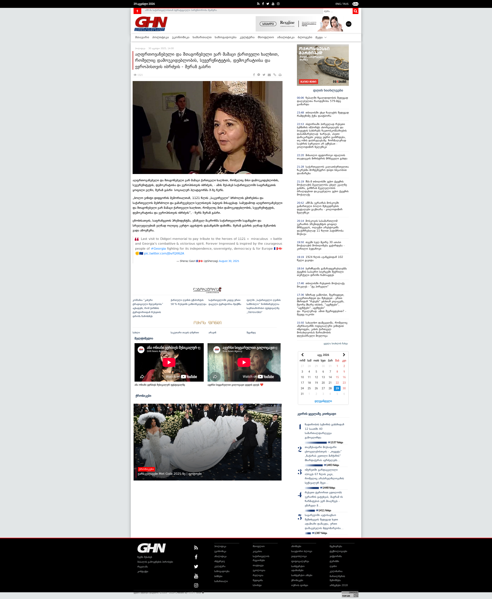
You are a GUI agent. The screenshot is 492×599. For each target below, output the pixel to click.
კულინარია (336, 571)
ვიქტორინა (336, 556)
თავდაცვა (258, 565)
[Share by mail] (269, 75)
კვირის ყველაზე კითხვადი (316, 414)
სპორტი (257, 585)
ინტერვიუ (219, 561)
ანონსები (296, 546)
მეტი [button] (319, 38)
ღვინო (333, 566)
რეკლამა (142, 566)
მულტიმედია (144, 338)
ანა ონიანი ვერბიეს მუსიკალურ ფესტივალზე (160, 384)
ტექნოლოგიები (338, 551)
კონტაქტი (142, 571)
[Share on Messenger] (258, 75)
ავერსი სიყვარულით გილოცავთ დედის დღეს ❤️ (235, 384)
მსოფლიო (266, 37)
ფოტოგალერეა (300, 561)
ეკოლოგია (259, 570)
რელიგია (258, 575)
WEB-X (191, 592)
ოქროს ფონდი (299, 585)
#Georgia (158, 248)
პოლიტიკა (160, 37)
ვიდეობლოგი (299, 556)
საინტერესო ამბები (301, 575)
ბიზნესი (218, 576)
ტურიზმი (334, 561)
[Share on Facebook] (254, 75)
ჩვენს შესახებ (144, 557)
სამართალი (202, 37)
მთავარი (142, 37)
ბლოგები (305, 37)
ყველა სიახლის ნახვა (336, 343)
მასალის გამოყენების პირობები (155, 561)
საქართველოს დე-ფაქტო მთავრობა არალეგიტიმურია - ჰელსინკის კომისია (188, 11)
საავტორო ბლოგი (301, 551)
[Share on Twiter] (264, 75)
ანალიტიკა (286, 37)
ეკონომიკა (180, 37)
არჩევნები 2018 (339, 585)
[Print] (280, 75)
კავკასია (257, 551)
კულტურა (247, 37)
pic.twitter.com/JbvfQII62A (164, 253)
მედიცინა (258, 580)
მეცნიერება (336, 546)
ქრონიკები (143, 396)
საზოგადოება (226, 37)
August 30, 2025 (229, 261)
